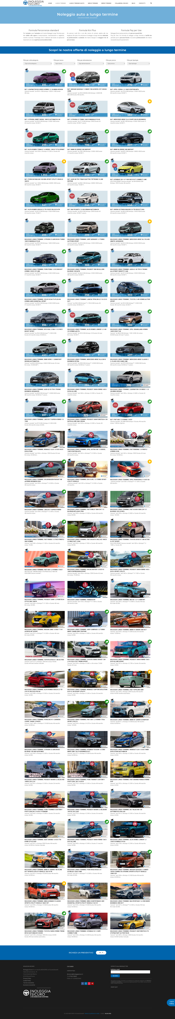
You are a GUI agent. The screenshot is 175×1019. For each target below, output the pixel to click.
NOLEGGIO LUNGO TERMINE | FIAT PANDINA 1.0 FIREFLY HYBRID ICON (128, 450)
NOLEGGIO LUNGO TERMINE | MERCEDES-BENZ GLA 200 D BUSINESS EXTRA (86, 360)
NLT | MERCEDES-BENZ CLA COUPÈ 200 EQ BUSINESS (128, 119)
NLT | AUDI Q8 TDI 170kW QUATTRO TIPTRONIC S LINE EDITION (85, 180)
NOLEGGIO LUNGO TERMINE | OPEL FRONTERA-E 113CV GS (129, 479)
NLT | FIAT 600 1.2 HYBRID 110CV (121, 419)
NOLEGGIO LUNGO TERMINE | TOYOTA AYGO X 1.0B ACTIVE (44, 660)
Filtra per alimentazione (84, 60)
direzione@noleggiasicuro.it (75, 974)
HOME (50, 3)
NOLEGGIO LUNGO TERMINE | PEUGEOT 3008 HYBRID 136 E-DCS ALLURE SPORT (130, 660)
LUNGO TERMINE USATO (76, 3)
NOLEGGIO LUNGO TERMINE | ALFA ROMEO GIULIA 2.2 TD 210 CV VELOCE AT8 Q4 (43, 690)
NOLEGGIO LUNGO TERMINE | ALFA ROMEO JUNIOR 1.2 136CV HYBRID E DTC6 (128, 840)
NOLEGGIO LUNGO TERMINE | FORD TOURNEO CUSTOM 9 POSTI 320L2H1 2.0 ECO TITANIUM (43, 810)
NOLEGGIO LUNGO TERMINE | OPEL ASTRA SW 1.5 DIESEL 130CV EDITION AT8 (86, 450)
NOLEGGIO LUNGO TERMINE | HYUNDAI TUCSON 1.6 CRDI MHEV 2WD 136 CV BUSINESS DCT (86, 750)
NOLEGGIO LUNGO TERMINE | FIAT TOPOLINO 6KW (126, 690)
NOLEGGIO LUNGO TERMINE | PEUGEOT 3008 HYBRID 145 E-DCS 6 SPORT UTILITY (130, 570)
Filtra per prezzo (111, 60)
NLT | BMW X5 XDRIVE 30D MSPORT (79, 149)
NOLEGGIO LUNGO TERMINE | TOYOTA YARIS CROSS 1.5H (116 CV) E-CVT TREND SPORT (86, 660)
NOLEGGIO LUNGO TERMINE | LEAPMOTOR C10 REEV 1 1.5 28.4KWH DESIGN (129, 390)
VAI (100, 952)
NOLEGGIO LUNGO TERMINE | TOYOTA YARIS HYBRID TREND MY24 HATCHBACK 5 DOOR (44, 932)
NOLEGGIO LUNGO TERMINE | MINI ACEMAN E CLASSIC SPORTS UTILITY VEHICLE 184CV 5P (43, 902)
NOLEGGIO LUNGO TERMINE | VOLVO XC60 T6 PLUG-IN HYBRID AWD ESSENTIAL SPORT (43, 300)
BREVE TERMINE (106, 3)
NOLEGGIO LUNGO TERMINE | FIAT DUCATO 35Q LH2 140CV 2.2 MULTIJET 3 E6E (87, 540)
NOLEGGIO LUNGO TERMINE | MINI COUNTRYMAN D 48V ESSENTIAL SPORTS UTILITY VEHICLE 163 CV (85, 902)
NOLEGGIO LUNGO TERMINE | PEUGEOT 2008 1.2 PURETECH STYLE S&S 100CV (44, 600)
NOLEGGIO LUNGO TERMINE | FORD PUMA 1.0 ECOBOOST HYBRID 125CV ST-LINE (43, 270)
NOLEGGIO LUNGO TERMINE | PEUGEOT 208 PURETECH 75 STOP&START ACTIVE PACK (129, 932)
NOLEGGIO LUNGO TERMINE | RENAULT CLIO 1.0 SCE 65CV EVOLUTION (44, 450)
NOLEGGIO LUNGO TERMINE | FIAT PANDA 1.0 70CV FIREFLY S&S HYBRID (44, 540)
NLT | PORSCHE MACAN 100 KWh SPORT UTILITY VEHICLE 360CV (44, 180)
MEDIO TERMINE (93, 3)
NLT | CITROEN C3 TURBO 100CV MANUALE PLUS (83, 119)
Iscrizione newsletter (29, 985)
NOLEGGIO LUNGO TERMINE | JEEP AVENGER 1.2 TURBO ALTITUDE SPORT (85, 240)
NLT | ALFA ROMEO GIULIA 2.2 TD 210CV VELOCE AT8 (42, 209)
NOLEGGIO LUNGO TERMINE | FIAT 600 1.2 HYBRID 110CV (43, 569)
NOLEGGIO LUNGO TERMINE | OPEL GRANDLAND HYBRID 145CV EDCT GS (129, 330)
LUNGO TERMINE (61, 3)
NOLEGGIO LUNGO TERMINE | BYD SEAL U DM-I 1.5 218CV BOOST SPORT (44, 330)
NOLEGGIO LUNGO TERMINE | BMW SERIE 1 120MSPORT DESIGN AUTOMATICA (43, 360)
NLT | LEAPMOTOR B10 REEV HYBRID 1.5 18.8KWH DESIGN (44, 89)
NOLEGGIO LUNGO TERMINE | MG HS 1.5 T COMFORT (127, 600)
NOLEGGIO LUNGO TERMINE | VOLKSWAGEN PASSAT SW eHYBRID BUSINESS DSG (43, 480)
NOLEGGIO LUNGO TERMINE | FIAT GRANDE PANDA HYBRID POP (129, 780)
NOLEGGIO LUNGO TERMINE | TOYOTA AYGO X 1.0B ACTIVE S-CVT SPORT (130, 540)
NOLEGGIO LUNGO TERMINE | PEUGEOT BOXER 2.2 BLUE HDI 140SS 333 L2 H (44, 780)
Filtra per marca (58, 60)
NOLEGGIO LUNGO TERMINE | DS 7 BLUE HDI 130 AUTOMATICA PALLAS (126, 810)
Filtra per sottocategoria (30, 60)
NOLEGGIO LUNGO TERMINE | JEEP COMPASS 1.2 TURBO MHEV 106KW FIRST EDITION (86, 630)
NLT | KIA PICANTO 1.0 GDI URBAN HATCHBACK (83, 209)
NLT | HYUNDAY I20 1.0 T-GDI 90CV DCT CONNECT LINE (128, 179)
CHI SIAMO (70, 966)
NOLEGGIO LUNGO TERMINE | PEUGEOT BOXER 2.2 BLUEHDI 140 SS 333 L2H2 (87, 810)
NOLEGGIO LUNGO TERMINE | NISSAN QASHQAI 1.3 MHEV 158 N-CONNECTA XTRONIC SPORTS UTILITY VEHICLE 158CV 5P (129, 871)
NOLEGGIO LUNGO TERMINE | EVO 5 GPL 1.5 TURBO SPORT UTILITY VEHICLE (86, 480)
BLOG (133, 3)
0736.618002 (73, 976)
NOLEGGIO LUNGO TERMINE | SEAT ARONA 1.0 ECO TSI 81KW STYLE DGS (43, 840)
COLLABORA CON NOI (121, 3)
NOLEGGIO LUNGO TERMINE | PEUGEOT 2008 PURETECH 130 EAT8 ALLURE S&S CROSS (87, 420)
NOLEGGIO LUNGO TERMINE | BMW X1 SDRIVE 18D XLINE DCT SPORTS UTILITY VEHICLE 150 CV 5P (43, 870)
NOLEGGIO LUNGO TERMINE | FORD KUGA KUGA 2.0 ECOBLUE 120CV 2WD (84, 870)
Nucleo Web (108, 1013)
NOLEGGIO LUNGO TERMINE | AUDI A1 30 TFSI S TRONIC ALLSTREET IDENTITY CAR (128, 270)
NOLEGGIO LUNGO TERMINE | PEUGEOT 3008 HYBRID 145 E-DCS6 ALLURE (87, 390)
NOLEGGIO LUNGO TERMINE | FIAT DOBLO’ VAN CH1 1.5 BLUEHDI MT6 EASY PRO (85, 510)
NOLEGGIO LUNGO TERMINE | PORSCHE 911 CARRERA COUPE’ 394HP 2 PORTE (42, 720)
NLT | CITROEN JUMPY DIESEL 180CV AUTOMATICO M (42, 119)
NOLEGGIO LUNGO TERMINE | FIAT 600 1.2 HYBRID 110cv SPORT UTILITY (86, 720)
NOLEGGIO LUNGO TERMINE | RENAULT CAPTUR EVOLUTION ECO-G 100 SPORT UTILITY (87, 690)
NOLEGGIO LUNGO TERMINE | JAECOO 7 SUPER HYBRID (43, 509)
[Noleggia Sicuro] (33, 3)
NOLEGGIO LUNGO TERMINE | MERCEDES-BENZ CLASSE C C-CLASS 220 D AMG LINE (129, 360)
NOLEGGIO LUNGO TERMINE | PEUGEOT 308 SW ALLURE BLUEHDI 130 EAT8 (85, 270)
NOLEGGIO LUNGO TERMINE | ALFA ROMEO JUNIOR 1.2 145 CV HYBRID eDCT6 (86, 330)
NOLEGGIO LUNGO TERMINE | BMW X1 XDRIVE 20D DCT (128, 630)
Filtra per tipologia (132, 60)
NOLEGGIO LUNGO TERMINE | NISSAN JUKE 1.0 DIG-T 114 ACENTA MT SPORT (43, 630)
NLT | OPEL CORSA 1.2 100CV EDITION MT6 (124, 89)
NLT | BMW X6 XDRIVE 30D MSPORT (122, 149)
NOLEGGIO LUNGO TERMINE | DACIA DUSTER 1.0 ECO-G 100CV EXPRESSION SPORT (85, 570)
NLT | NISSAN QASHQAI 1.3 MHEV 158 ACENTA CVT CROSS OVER (87, 90)
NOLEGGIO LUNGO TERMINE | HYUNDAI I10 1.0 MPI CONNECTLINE (84, 932)
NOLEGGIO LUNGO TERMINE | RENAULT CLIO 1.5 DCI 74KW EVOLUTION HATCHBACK (129, 750)
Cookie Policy (27, 980)
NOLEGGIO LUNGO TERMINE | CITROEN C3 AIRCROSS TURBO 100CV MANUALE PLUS (45, 240)
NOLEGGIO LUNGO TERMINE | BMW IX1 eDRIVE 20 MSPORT (129, 720)
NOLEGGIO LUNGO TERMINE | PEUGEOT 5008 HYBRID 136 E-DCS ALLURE (87, 840)
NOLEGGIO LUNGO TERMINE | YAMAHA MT (81, 600)
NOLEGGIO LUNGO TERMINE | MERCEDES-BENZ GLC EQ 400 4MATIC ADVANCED (130, 240)
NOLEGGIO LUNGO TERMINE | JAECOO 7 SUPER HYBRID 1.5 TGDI (44, 420)
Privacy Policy (27, 978)
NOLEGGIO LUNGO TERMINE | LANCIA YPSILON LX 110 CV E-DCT (87, 300)
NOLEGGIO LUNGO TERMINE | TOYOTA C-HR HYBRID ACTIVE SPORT (130, 300)
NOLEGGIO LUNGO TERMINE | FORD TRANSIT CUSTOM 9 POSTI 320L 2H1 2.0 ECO (85, 780)
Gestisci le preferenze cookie (92, 1013)
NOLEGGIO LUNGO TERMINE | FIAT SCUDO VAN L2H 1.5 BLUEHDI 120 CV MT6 (128, 510)
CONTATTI (142, 3)
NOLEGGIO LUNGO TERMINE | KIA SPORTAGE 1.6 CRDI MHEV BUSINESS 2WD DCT (130, 902)
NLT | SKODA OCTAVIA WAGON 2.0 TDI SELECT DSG (127, 209)
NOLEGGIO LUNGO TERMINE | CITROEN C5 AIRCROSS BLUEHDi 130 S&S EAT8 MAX (42, 750)
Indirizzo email (115, 969)
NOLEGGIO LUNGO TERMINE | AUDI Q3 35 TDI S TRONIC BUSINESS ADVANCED (43, 390)
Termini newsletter (28, 983)
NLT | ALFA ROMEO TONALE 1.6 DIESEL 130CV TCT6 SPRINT (44, 149)
